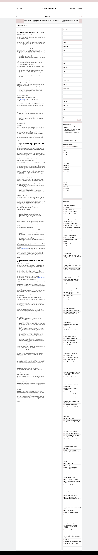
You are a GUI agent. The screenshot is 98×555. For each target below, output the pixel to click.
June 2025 (65, 180)
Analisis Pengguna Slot (68, 221)
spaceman (66, 105)
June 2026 (65, 154)
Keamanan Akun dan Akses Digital (70, 304)
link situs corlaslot (24, 248)
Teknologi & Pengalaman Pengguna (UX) (71, 479)
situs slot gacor (22, 99)
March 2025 (66, 186)
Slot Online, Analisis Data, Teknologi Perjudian (72, 424)
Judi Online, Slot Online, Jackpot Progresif (71, 288)
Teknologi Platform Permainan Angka (70, 516)
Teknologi (65, 461)
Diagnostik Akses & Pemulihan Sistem (70, 239)
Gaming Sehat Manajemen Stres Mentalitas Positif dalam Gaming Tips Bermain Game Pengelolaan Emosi (72, 269)
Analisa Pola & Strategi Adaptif (69, 209)
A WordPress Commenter (68, 146)
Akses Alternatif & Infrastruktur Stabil (70, 203)
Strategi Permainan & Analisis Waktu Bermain (71, 459)
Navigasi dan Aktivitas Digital (69, 334)
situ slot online (66, 412)
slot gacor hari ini (67, 71)
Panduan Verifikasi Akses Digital (69, 378)
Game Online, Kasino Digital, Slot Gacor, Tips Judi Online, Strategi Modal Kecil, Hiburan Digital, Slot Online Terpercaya (72, 256)
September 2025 (67, 173)
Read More (18, 140)
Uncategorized (66, 539)
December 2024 (66, 192)
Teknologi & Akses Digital (68, 463)
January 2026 (66, 165)
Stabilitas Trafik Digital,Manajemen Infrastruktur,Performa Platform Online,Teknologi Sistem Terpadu (72, 451)
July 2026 (65, 152)
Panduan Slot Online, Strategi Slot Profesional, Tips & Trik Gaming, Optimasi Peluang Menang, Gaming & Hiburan (72, 373)
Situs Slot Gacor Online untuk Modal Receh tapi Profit (30, 32)
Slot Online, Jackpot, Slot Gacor (69, 429)
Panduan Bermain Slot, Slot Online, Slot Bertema (72, 342)
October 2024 (66, 197)
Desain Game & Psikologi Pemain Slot (70, 230)
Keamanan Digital (67, 306)
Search (64, 117)
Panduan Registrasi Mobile (68, 368)
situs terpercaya (66, 88)
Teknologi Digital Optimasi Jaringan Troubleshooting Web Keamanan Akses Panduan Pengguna (72, 498)
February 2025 (66, 188)
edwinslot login (66, 245)
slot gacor (65, 67)
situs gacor (66, 414)
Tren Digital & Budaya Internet (69, 529)
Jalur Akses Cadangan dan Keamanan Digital (71, 283)
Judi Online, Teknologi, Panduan (69, 290)
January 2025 (66, 190)
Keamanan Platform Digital (68, 320)
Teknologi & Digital (67, 465)
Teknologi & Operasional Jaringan (69, 477)
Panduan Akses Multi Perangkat (69, 340)
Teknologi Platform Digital (68, 514)
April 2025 (65, 184)
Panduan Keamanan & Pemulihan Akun (70, 353)
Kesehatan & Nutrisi (67, 322)
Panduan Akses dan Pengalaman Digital (70, 338)
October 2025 (66, 171)
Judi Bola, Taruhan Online (68, 285)
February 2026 (66, 163)
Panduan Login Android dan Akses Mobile (71, 357)
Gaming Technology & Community (70, 272)
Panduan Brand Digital (67, 344)
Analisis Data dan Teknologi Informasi (70, 211)
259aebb (19, 34)
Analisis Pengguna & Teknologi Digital (70, 219)
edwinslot (65, 241)
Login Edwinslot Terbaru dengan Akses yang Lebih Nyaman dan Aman (28, 20)
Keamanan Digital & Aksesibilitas (69, 308)
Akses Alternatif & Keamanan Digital (70, 205)
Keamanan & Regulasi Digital (69, 299)
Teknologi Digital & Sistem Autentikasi (70, 495)
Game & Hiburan (67, 250)
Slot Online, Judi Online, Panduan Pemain (71, 431)
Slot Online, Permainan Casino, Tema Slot (71, 440)
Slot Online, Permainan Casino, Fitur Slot (71, 438)
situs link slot (66, 59)
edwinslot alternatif (67, 243)
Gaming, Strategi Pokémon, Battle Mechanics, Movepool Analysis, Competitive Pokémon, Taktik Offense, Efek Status (72, 276)
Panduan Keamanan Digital (68, 355)
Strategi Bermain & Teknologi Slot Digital (71, 457)
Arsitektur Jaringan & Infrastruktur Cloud (71, 225)
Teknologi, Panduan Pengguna (69, 521)
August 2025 (66, 175)
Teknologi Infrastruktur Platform (69, 510)
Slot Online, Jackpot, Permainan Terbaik (71, 427)
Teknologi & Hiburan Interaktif (69, 470)
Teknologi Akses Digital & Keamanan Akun (71, 484)
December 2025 (66, 167)
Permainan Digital (67, 386)
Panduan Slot (66, 370)
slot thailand (66, 448)
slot (64, 63)
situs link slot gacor (67, 38)
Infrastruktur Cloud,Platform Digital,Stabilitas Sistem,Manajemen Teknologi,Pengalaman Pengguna (71, 280)
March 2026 (66, 161)
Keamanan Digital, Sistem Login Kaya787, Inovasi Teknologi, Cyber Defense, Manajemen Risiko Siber (72, 313)
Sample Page (47, 16)
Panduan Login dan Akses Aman (69, 359)
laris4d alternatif (41, 277)
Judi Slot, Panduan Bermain (68, 295)
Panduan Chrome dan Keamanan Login (70, 346)
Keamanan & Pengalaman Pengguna (70, 297)
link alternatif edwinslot (68, 327)
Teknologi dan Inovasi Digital (69, 486)
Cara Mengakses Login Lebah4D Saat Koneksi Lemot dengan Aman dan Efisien (61, 1)
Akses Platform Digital (68, 207)
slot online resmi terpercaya (69, 418)
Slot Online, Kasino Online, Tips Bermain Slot (71, 433)
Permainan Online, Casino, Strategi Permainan (72, 397)
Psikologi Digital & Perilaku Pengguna (70, 404)
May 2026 (65, 156)
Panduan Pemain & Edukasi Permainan (70, 361)
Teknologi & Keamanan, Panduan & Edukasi (71, 475)
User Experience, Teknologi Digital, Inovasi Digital (72, 541)
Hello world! (76, 146)
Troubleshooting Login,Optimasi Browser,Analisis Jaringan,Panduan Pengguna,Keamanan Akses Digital (72, 536)
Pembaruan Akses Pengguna (69, 380)
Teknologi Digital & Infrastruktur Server (70, 493)
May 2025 (65, 182)
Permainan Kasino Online (68, 391)
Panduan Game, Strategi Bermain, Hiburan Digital (72, 351)
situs (65, 54)
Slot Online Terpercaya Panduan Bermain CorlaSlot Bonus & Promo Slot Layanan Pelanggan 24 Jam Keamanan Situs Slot (72, 421)
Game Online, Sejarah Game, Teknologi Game (71, 263)
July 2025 (65, 178)
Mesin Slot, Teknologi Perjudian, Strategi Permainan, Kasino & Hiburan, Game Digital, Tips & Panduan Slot (72, 331)
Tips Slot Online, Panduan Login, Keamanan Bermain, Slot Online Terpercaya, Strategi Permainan (71, 526)
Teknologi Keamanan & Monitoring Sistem (71, 512)
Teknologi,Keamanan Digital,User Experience (71, 523)
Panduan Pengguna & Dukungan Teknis (70, 363)
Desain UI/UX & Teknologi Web (69, 237)
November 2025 (66, 169)
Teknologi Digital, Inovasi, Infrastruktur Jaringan (72, 501)
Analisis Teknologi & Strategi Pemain (70, 223)
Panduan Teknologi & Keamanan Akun (70, 376)
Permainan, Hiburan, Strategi (69, 399)
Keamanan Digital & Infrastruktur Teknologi (71, 310)
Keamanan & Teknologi (68, 301)
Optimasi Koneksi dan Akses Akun (70, 336)
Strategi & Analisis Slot (68, 454)
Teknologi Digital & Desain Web (69, 491)
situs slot (65, 42)
